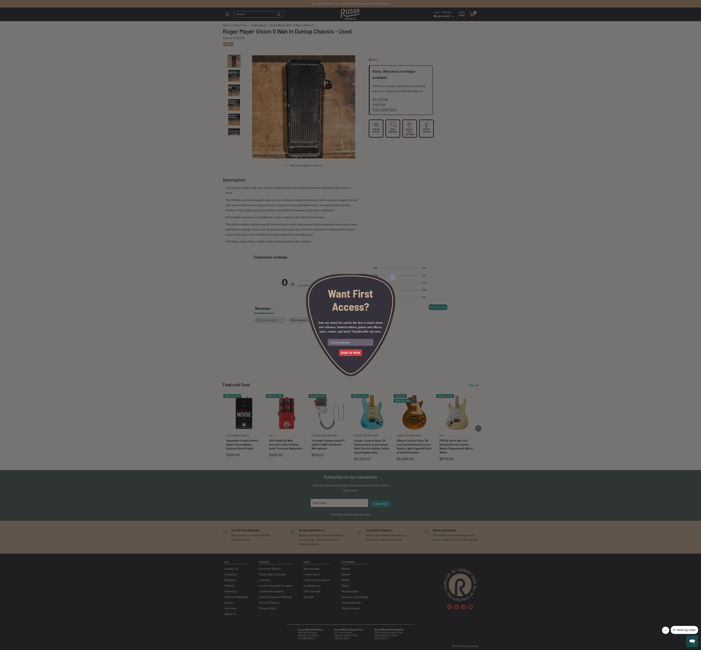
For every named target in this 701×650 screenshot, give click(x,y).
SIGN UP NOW (350, 353)
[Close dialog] (393, 277)
